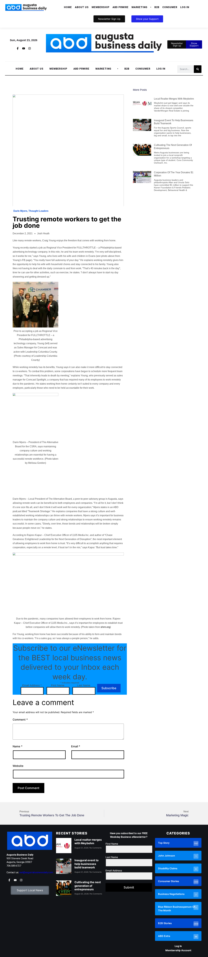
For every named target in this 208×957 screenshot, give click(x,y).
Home (68, 7)
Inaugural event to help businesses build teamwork (86, 864)
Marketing (139, 7)
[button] (81, 7)
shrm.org (105, 627)
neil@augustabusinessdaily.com (36, 872)
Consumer (169, 7)
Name (17, 746)
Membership (100, 7)
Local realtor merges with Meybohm (174, 98)
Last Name (83, 685)
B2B (156, 7)
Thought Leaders (38, 211)
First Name (57, 685)
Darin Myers (20, 211)
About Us (82, 7)
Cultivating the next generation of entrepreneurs (87, 886)
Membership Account (178, 950)
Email (75, 746)
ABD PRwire (121, 7)
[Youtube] (23, 48)
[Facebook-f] (17, 48)
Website (18, 765)
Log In (184, 7)
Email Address (32, 685)
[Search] (197, 69)
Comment (20, 719)
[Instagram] (29, 48)
